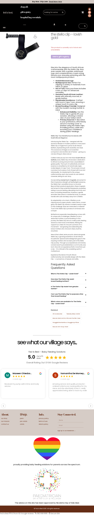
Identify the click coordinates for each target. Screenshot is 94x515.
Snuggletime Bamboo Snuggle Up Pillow (66, 323)
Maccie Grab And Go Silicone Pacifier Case (66, 318)
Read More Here (49, 1)
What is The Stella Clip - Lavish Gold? (65, 274)
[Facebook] (89, 12)
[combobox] (51, 12)
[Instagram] (89, 15)
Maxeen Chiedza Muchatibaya (21, 373)
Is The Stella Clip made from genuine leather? (64, 288)
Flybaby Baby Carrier (73, 314)
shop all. (24, 7)
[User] (89, 9)
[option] (26, 47)
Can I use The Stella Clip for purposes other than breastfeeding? (67, 295)
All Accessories (57, 314)
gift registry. (25, 12)
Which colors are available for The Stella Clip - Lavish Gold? (66, 303)
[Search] (62, 12)
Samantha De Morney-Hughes (73, 373)
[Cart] (82, 12)
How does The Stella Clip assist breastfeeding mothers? (62, 280)
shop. (23, 414)
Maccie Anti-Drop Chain (60, 327)
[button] (4, 28)
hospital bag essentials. (30, 18)
